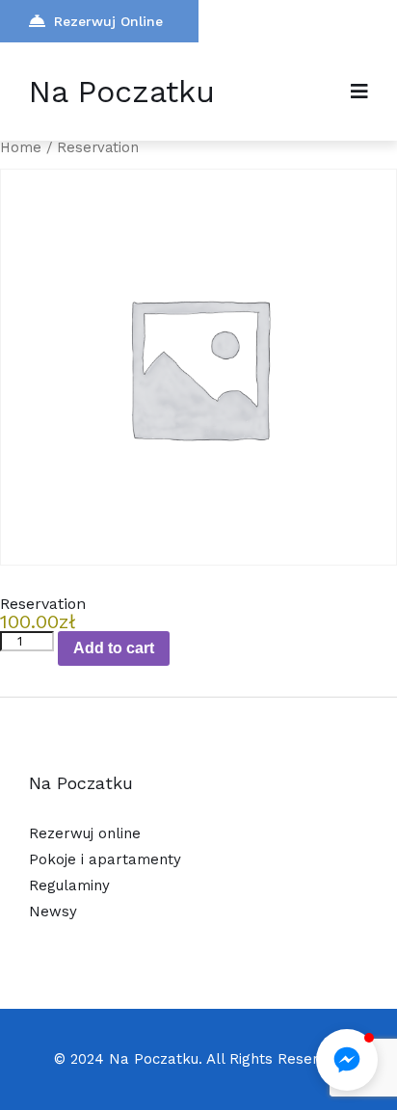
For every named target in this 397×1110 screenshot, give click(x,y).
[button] (347, 1060)
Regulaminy (69, 885)
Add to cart (113, 648)
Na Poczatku (122, 91)
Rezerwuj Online (108, 21)
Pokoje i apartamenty (105, 859)
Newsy (53, 911)
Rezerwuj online (85, 833)
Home (20, 147)
